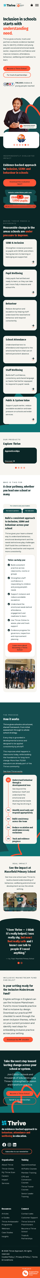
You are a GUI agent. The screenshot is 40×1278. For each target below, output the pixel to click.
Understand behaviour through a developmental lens (22, 782)
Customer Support (29, 1217)
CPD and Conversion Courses (26, 1179)
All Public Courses (29, 1169)
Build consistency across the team (20, 820)
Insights (5, 1236)
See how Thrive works (12, 771)
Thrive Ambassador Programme (10, 1223)
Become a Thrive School (17, 69)
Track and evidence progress (20, 840)
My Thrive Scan (8, 1172)
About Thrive (7, 1165)
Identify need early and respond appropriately (22, 811)
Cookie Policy (8, 1257)
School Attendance (16, 339)
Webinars (6, 1228)
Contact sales (27, 1214)
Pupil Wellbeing (14, 273)
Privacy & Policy (23, 1257)
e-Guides (5, 1217)
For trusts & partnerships (17, 75)
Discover (9, 461)
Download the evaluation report (20, 183)
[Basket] (33, 4)
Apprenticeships (12, 451)
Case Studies (7, 1232)
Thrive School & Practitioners (28, 1223)
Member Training (28, 1173)
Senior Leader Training (27, 1195)
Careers (5, 1176)
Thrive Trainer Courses (27, 1188)
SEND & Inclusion (15, 242)
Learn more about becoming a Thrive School (19, 647)
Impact (5, 1179)
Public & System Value (18, 400)
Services (5, 1183)
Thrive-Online (8, 1169)
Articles (5, 1214)
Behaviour (11, 303)
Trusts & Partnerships (26, 1237)
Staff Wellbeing (14, 369)
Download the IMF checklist (18, 1040)
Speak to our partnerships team (19, 1101)
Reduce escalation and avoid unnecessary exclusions (22, 830)
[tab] (20, 506)
